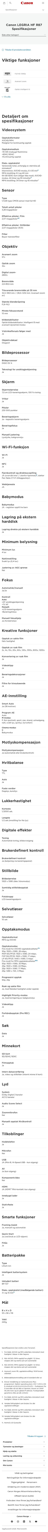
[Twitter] (30, 1521)
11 (14, 1292)
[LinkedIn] (24, 1521)
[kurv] (4, 3)
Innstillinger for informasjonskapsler (24, 1510)
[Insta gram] (18, 1521)
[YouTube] (36, 1521)
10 (37, 960)
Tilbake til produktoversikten (18, 50)
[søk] (10, 3)
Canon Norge (23, 1516)
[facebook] (12, 1521)
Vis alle (7, 97)
